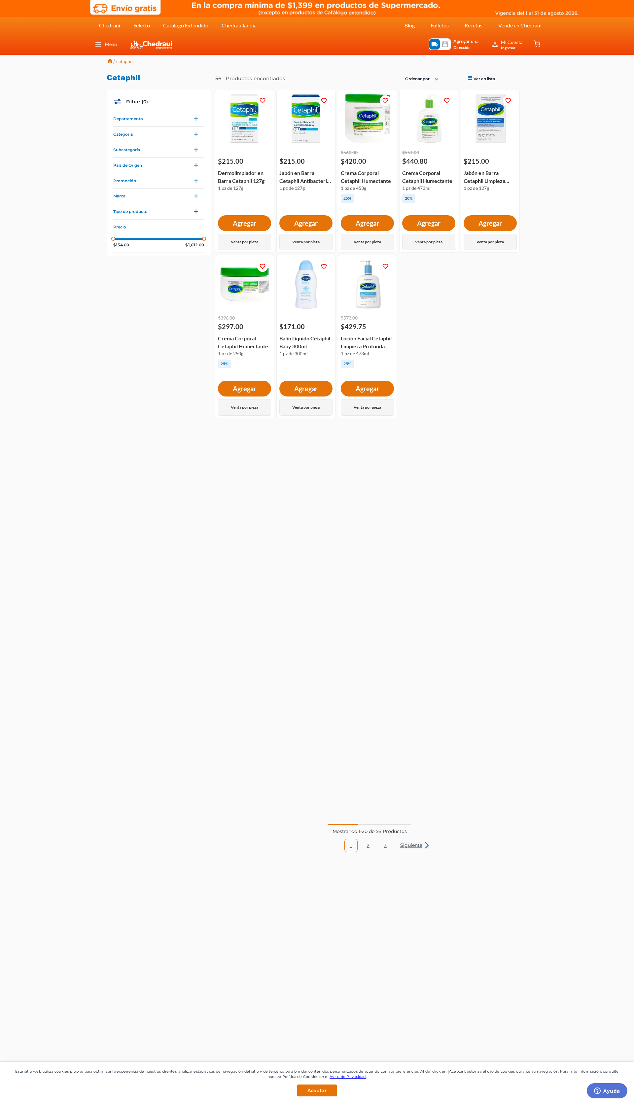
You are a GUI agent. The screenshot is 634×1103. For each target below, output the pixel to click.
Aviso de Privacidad (348, 1076)
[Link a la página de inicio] (110, 61)
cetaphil (124, 61)
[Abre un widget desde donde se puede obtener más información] (607, 1091)
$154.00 (121, 245)
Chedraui (109, 25)
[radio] (481, 78)
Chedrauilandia (239, 25)
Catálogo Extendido (185, 25)
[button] (158, 119)
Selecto (141, 25)
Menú (111, 44)
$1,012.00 (194, 245)
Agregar (244, 223)
